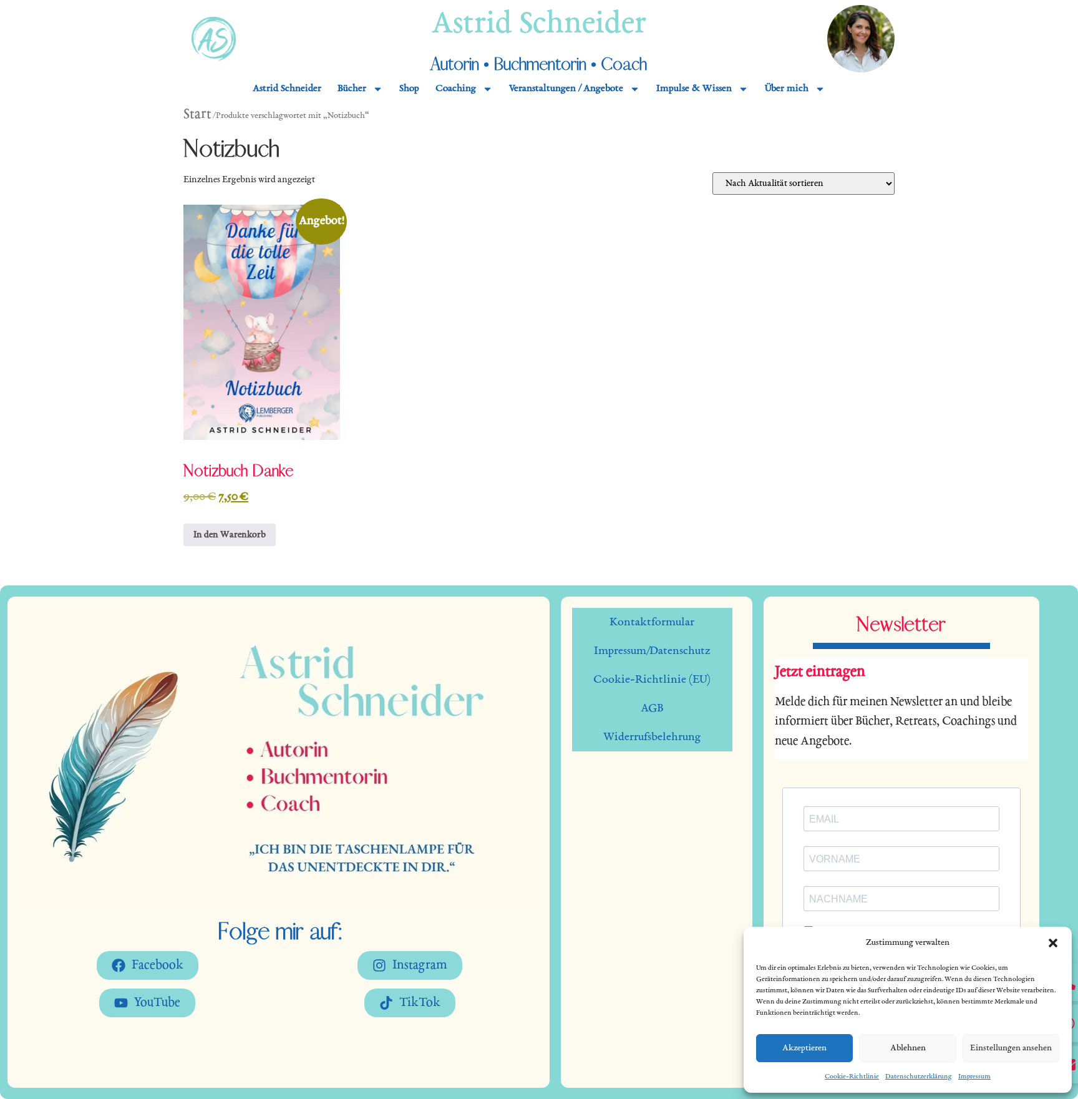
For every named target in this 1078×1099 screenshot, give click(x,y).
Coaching (455, 89)
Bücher (351, 89)
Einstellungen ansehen (1011, 1048)
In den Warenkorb (229, 535)
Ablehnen (908, 1048)
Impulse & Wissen (694, 89)
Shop (409, 89)
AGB (652, 708)
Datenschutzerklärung (918, 1076)
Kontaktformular (651, 622)
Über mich (786, 89)
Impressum (974, 1076)
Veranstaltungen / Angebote (566, 89)
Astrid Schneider (538, 25)
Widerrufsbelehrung (652, 737)
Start (197, 114)
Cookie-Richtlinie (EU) (652, 679)
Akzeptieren (804, 1048)
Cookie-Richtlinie (852, 1076)
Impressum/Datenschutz (652, 651)
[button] (1053, 943)
